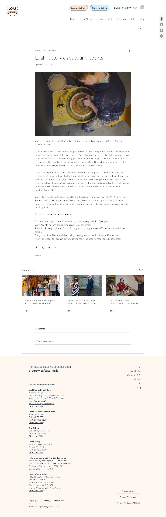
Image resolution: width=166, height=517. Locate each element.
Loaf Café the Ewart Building (42, 411)
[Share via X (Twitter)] (42, 247)
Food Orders (135, 371)
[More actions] (129, 50)
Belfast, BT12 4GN (37, 479)
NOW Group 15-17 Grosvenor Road (44, 477)
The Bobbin (34, 428)
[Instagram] (161, 36)
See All (141, 270)
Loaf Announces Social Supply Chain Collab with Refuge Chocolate (40, 302)
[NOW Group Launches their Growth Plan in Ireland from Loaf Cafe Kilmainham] (83, 285)
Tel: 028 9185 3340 (37, 450)
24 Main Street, (36, 444)
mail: (69, 366)
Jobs (139, 383)
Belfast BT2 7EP (36, 417)
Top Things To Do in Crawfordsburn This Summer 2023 (123, 302)
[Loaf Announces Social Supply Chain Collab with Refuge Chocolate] (41, 285)
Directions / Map (36, 406)
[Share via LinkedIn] (49, 247)
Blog (139, 387)
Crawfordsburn (49, 444)
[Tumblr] (161, 30)
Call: (116, 7)
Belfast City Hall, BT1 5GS (40, 431)
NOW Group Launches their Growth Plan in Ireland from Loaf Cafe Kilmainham (81, 302)
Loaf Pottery (34, 441)
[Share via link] (55, 247)
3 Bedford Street (36, 414)
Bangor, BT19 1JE (37, 447)
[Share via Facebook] (36, 247)
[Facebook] (161, 24)
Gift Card (137, 379)
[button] (142, 6)
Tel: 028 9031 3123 (37, 420)
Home (138, 366)
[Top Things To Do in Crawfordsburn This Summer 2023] (125, 285)
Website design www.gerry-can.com (44, 506)
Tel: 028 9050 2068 (37, 433)
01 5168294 (125, 7)
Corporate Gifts (134, 375)
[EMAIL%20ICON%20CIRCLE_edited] (161, 19)
